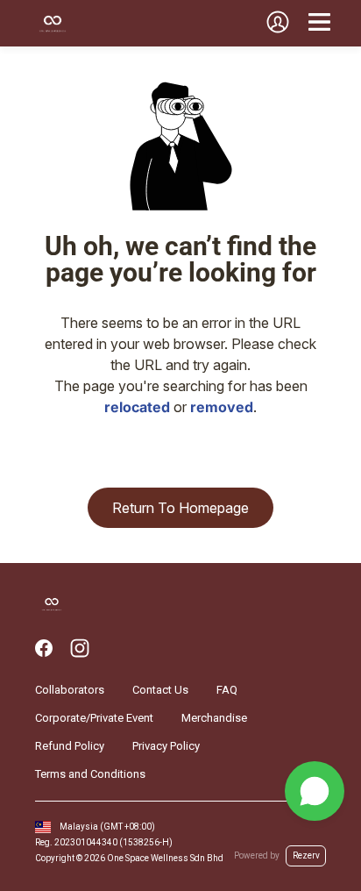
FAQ (226, 689)
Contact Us (160, 689)
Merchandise (214, 717)
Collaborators (69, 689)
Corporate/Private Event (94, 717)
